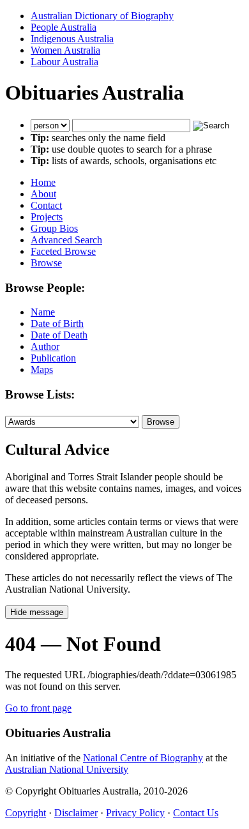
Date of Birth (57, 323)
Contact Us (195, 812)
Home (43, 182)
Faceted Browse (63, 251)
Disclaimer (76, 812)
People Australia (63, 27)
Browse (46, 262)
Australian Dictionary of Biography (102, 15)
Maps (42, 369)
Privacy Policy (135, 812)
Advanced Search (66, 239)
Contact (46, 205)
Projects (47, 216)
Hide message (36, 612)
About (43, 193)
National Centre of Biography (143, 757)
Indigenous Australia (72, 38)
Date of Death (59, 335)
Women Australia (65, 50)
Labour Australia (64, 61)
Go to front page (38, 708)
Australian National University (66, 769)
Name (43, 312)
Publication (53, 358)
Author (45, 346)
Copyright (25, 812)
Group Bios (54, 228)
